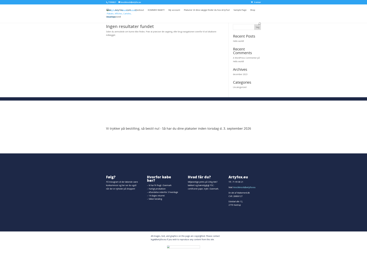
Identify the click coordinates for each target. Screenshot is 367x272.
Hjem (108, 10)
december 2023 (240, 74)
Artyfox (119, 10)
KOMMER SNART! (156, 10)
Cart (128, 10)
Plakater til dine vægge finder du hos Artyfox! (207, 10)
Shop (252, 10)
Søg (257, 27)
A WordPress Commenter (245, 57)
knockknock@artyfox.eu (244, 187)
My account (174, 10)
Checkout (139, 10)
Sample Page (240, 10)
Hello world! (238, 41)
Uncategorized (113, 17)
